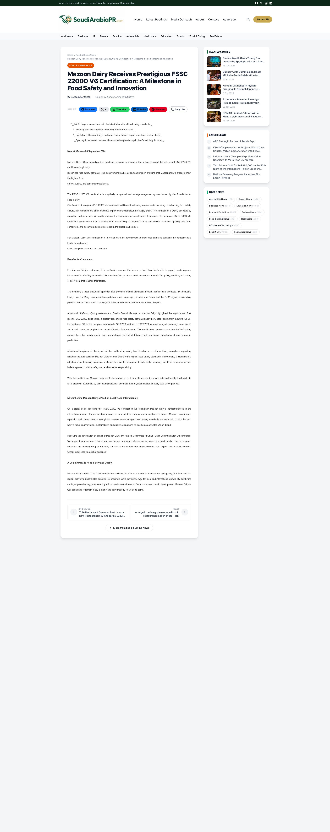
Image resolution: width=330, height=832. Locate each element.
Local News (66, 36)
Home (138, 19)
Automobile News (221, 199)
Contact (213, 19)
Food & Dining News (86, 55)
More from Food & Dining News (131, 527)
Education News (247, 205)
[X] (261, 3)
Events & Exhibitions (222, 212)
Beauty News (249, 199)
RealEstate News (245, 232)
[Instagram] (266, 3)
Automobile (132, 36)
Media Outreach (181, 19)
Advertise (229, 19)
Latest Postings (156, 19)
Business (83, 36)
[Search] (248, 19)
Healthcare (150, 36)
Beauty (104, 36)
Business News (220, 205)
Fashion (117, 36)
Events (181, 36)
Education (166, 36)
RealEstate (216, 36)
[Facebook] (256, 3)
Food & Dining (197, 36)
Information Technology (224, 225)
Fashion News (252, 212)
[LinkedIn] (271, 3)
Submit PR (263, 19)
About (200, 19)
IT (94, 36)
